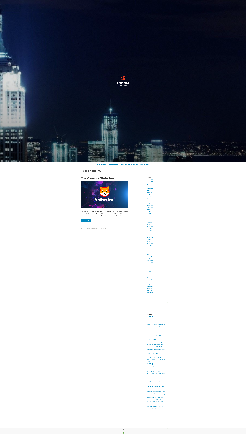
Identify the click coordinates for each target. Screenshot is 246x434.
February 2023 (150, 220)
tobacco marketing (151, 401)
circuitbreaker (154, 335)
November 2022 (150, 226)
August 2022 (149, 230)
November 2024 (150, 188)
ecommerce (151, 353)
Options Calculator (133, 164)
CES (156, 333)
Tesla (153, 399)
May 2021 (149, 252)
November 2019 (150, 288)
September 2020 (150, 267)
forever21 (153, 357)
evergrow (151, 355)
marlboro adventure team (152, 369)
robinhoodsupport (161, 386)
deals (163, 347)
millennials (152, 373)
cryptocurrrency (159, 342)
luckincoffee (158, 366)
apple (155, 326)
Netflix (160, 373)
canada (150, 331)
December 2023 (150, 205)
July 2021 (149, 250)
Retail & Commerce (114, 164)
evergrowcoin (155, 355)
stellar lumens (157, 394)
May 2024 (149, 196)
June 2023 (149, 213)
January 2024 (149, 203)
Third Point (161, 399)
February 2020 (150, 282)
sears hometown (158, 389)
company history (154, 337)
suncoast (150, 399)
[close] (123, 429)
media (153, 371)
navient (158, 373)
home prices (163, 359)
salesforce (148, 389)
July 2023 (149, 211)
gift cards (163, 357)
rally (153, 378)
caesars (148, 331)
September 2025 (150, 181)
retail (151, 381)
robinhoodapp (156, 386)
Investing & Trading (102, 164)
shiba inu (148, 391)
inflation (158, 361)
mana (163, 366)
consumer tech (149, 339)
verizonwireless (156, 406)
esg (160, 353)
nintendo (148, 375)
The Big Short (158, 399)
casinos (161, 331)
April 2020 (149, 277)
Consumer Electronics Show (160, 337)
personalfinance (114, 226)
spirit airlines (158, 393)
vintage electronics (161, 406)
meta (161, 371)
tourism (155, 401)
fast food (162, 355)
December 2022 (150, 224)
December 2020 (150, 260)
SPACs (153, 393)
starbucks (148, 394)
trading (149, 404)
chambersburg (162, 333)
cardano (152, 331)
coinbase (158, 335)
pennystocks (149, 376)
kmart (148, 366)
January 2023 (149, 222)
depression (151, 349)
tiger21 (148, 401)
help (150, 359)
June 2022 (149, 233)
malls (162, 366)
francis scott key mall (158, 357)
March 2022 (149, 235)
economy (156, 353)
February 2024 (150, 201)
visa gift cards (158, 408)
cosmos (152, 339)
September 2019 (150, 292)
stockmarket (151, 397)
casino (159, 331)
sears (154, 389)
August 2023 (149, 209)
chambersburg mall (149, 335)
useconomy (149, 406)
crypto (154, 339)
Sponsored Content (162, 393)
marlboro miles (159, 369)
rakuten (152, 378)
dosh (147, 353)
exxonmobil (158, 355)
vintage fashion (149, 408)
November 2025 (150, 179)
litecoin (156, 366)
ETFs (162, 353)
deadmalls (152, 347)
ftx (161, 357)
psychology (161, 376)
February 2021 (150, 256)
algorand (155, 324)
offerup (153, 375)
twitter (155, 404)
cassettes (148, 333)
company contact (149, 337)
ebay (149, 353)
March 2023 (149, 218)
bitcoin (148, 330)
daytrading (158, 344)
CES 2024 (158, 333)
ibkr (152, 361)
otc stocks (155, 375)
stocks (155, 397)
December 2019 (150, 286)
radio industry (148, 378)
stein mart (153, 394)
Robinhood (150, 386)
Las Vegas (152, 366)
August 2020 (149, 269)
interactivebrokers (161, 361)
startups (150, 394)
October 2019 (149, 290)
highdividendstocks (153, 359)
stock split (158, 397)
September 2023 (150, 207)
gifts (147, 359)
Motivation (124, 164)
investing (100, 226)
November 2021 (150, 243)
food (151, 357)
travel (153, 404)
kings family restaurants (162, 363)
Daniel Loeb (155, 344)
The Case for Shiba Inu (97, 178)
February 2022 (150, 237)
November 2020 (150, 262)
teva (155, 399)
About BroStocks (144, 164)
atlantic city (158, 326)
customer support (151, 344)
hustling (148, 361)
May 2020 (149, 275)
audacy (161, 326)
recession (156, 378)
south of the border (149, 393)
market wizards (161, 367)
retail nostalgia (160, 381)
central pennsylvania (152, 333)
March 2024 (149, 198)
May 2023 (149, 216)
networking (163, 373)
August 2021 (149, 247)
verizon (153, 406)
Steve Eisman (161, 394)
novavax (150, 375)
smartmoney (160, 391)
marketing (156, 367)
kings (157, 363)
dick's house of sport (156, 349)
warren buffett (162, 408)
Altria (157, 324)
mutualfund (155, 373)
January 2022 (149, 239)
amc (164, 324)
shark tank (162, 389)
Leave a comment (86, 228)
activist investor (151, 324)
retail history (155, 381)
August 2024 (149, 192)
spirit (155, 393)
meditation (155, 371)
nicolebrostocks (85, 226)
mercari (158, 371)
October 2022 (149, 228)
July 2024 (149, 194)
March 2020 (149, 279)
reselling (160, 378)
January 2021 (149, 258)
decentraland (148, 349)
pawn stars (158, 375)
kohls (150, 366)
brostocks (123, 82)
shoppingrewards (151, 391)
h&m (148, 359)
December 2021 (150, 241)
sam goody (151, 389)
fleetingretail (148, 357)
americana (148, 326)
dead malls (148, 347)
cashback (155, 331)
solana (164, 391)
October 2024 (149, 190)
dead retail (158, 346)
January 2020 (149, 284)
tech (152, 399)
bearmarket (149, 328)
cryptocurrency (94, 226)
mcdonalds (150, 371)
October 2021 (149, 245)
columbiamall (163, 335)
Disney (160, 349)
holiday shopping (159, 359)
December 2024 (150, 186)
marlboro (148, 369)
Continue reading (86, 221)
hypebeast (150, 361)
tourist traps (158, 401)
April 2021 (149, 254)
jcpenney (155, 363)
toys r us (162, 401)
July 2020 (149, 271)
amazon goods (160, 324)
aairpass (148, 324)
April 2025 (149, 184)
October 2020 (149, 264)
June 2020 (149, 273)
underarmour (158, 404)
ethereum (148, 355)
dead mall (162, 344)
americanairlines (152, 326)
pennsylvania (162, 375)
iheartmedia (155, 361)
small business (156, 391)
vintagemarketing (153, 408)
